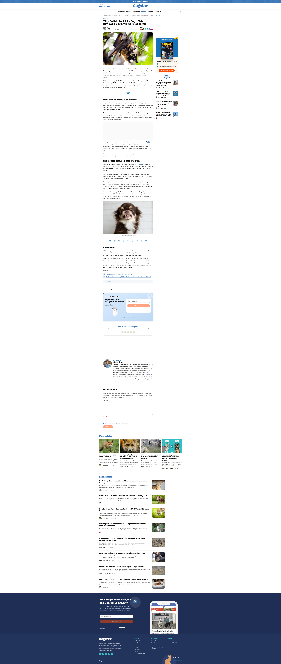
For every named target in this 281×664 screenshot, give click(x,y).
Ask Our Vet (158, 11)
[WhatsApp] (145, 29)
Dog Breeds (150, 11)
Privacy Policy (122, 627)
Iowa (146, 374)
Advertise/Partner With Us (157, 645)
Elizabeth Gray (111, 27)
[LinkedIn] (150, 29)
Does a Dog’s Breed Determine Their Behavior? (119, 274)
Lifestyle (143, 11)
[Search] (181, 11)
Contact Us (154, 640)
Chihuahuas (138, 164)
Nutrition (128, 11)
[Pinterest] (109, 6)
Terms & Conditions (122, 317)
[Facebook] (100, 6)
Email (130, 416)
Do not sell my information (174, 645)
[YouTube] (107, 6)
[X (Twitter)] (104, 6)
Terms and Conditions (173, 642)
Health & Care (121, 11)
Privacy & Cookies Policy (133, 317)
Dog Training (136, 11)
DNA (121, 117)
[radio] (122, 332)
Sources (109, 281)
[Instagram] (102, 6)
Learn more (158, 15)
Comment (106, 400)
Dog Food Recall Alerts (139, 653)
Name (105, 416)
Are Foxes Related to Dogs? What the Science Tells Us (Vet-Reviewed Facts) (128, 277)
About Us (153, 642)
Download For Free (168, 70)
